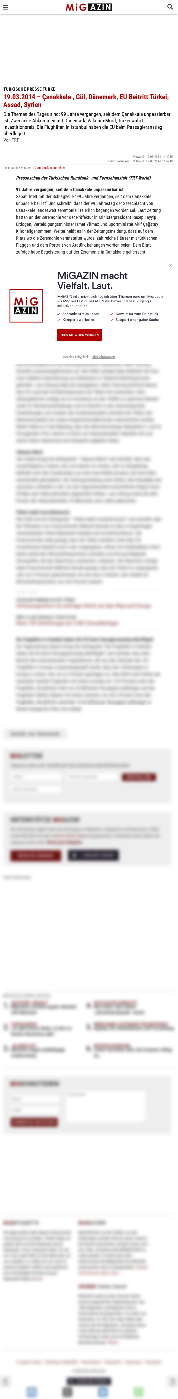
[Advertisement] (88, 48)
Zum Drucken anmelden (50, 168)
